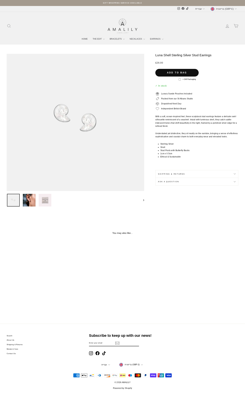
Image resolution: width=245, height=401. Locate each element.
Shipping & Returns (171, 174)
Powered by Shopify (122, 388)
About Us (10, 340)
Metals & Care (12, 349)
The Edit (97, 39)
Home (85, 39)
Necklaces (136, 39)
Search (9, 336)
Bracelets (116, 39)
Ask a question (168, 182)
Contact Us (11, 353)
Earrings (155, 39)
